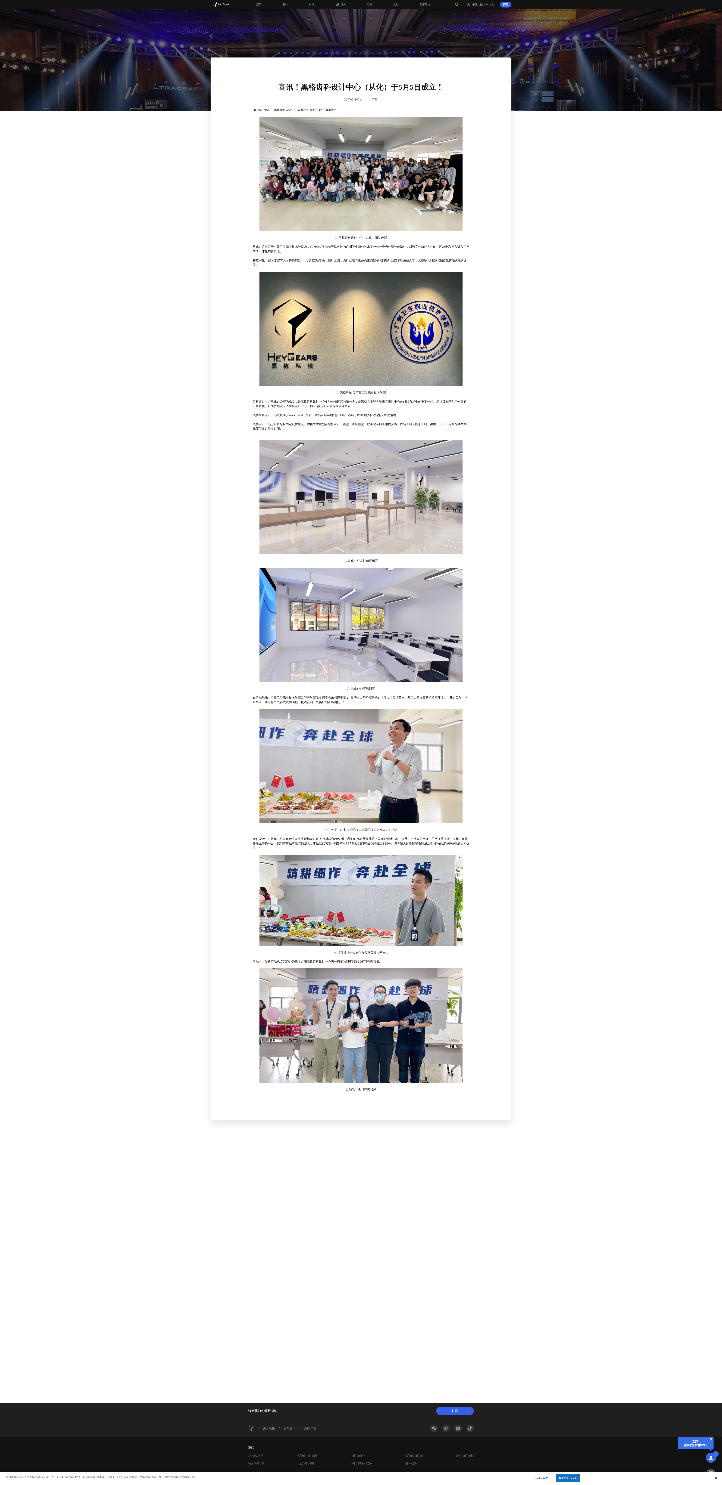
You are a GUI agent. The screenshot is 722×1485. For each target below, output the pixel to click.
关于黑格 (269, 1428)
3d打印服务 (358, 1455)
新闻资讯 (290, 1428)
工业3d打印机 (306, 1463)
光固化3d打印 (414, 1455)
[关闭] (716, 1478)
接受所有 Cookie (568, 1478)
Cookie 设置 (541, 1478)
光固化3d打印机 (307, 1455)
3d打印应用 (255, 1455)
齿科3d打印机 (465, 1455)
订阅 (455, 1411)
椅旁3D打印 (256, 1463)
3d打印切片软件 (361, 1463)
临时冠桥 (411, 1463)
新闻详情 (310, 1428)
